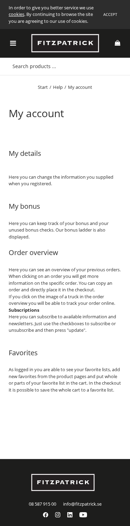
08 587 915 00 (42, 504)
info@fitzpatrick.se (82, 504)
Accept (110, 14)
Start (43, 87)
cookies (16, 14)
